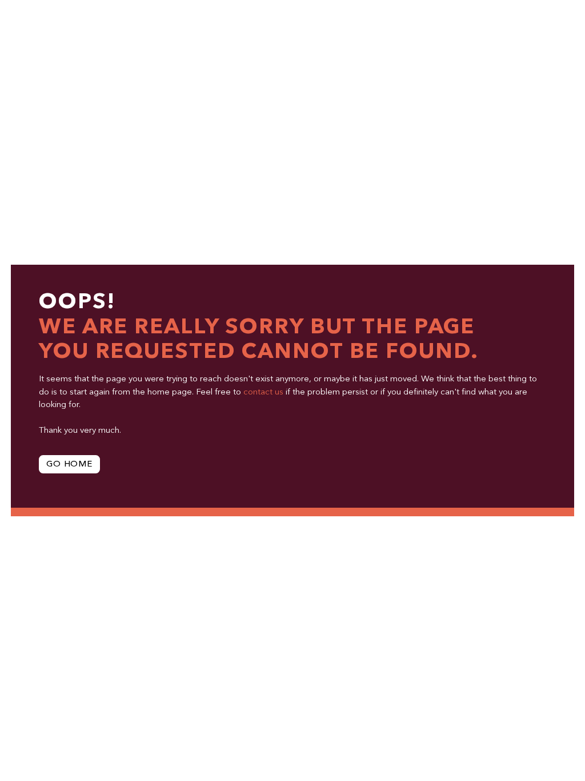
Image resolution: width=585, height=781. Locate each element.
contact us (263, 392)
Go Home (69, 464)
